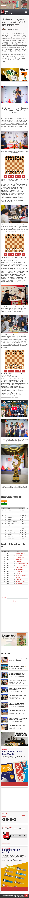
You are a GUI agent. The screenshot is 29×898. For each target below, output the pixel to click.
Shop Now (14, 784)
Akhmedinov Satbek (20, 557)
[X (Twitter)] (3, 819)
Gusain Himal (19, 571)
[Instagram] (14, 819)
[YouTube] (7, 819)
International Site (6, 843)
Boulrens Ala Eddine (20, 553)
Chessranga (16, 896)
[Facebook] (11, 819)
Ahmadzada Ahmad (20, 581)
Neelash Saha (19, 567)
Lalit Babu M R (19, 573)
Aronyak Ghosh (19, 577)
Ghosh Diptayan (19, 579)
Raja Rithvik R (19, 583)
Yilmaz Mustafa (19, 569)
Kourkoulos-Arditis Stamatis (22, 563)
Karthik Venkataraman (21, 575)
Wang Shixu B (19, 559)
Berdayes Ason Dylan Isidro (22, 565)
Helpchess (21, 896)
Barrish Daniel (19, 555)
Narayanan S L (19, 561)
